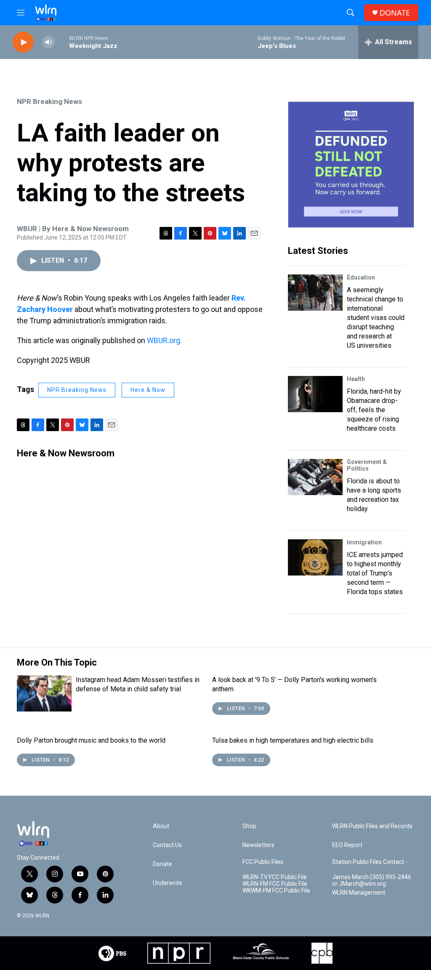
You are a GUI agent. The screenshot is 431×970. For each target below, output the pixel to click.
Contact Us (167, 845)
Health (356, 379)
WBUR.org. (164, 340)
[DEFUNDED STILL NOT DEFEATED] (351, 164)
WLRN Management (358, 893)
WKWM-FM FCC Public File (276, 890)
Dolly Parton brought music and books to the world (91, 740)
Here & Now (147, 389)
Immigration (364, 542)
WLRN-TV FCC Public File (274, 877)
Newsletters (258, 845)
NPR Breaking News (49, 101)
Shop (249, 826)
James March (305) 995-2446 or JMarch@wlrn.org (371, 880)
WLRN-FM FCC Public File (274, 884)
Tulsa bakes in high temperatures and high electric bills (292, 740)
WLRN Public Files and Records (372, 826)
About (161, 826)
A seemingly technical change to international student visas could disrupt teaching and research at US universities (375, 317)
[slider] (62, 41)
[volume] (48, 42)
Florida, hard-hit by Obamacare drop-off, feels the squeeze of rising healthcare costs (374, 409)
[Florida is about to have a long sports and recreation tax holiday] (315, 477)
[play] (23, 42)
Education (361, 277)
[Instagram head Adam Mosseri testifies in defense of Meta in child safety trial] (44, 693)
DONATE (395, 12)
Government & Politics (367, 465)
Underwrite (167, 883)
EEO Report (347, 845)
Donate (162, 864)
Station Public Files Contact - (369, 862)
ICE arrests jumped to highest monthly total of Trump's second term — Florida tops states (375, 573)
